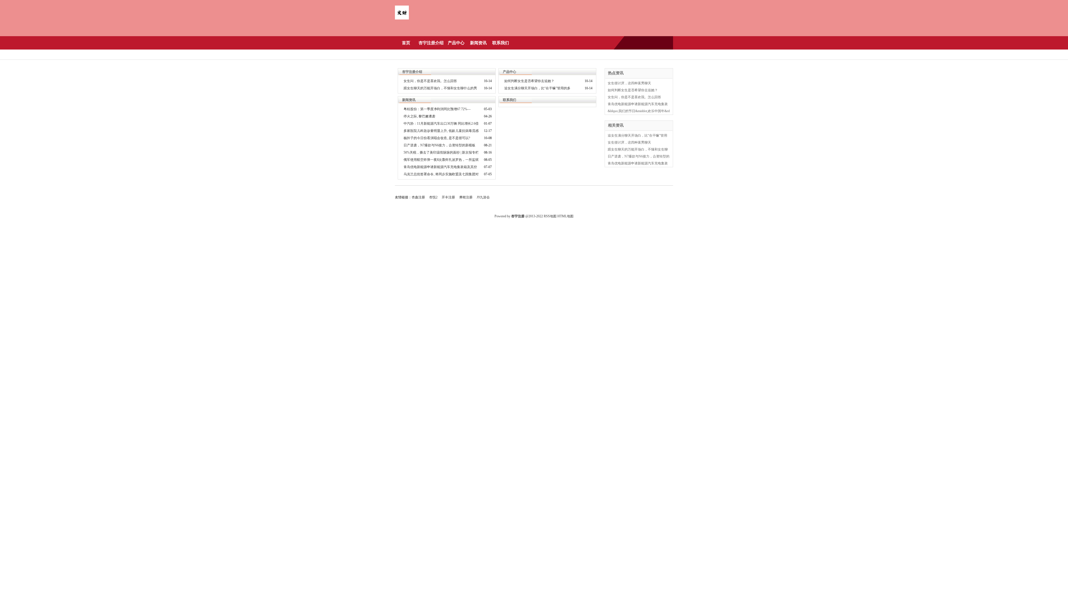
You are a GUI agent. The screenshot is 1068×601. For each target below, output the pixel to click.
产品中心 (456, 43)
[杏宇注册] (402, 18)
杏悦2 (433, 197)
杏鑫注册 (418, 197)
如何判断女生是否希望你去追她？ (529, 81)
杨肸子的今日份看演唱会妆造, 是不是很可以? (437, 138)
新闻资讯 (478, 43)
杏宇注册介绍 (431, 43)
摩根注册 (466, 197)
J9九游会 (483, 197)
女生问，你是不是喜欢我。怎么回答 (430, 81)
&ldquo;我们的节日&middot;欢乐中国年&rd (639, 111)
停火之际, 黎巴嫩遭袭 (419, 116)
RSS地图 (550, 216)
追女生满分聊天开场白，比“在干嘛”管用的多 (537, 88)
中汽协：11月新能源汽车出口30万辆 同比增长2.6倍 (441, 123)
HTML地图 (565, 216)
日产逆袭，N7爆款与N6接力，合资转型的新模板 (439, 145)
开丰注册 (448, 197)
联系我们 (500, 43)
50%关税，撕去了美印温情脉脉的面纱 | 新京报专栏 (441, 152)
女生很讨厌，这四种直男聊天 (629, 83)
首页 (406, 43)
